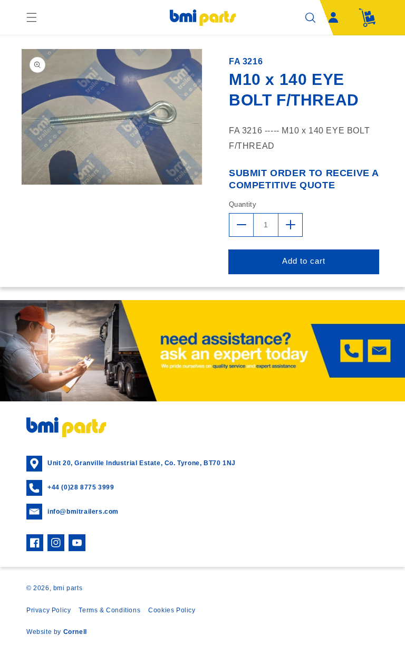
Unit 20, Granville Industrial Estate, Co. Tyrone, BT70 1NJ (141, 463)
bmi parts (67, 588)
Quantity (242, 204)
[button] (31, 17)
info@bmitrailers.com (83, 511)
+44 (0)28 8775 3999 (80, 487)
